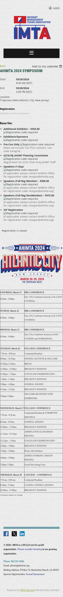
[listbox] (47, 66)
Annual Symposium (35, 574)
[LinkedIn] (22, 534)
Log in (56, 7)
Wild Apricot (27, 590)
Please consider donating (29, 549)
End (2, 88)
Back (2, 66)
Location (5, 97)
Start (3, 79)
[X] (14, 534)
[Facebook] (6, 534)
